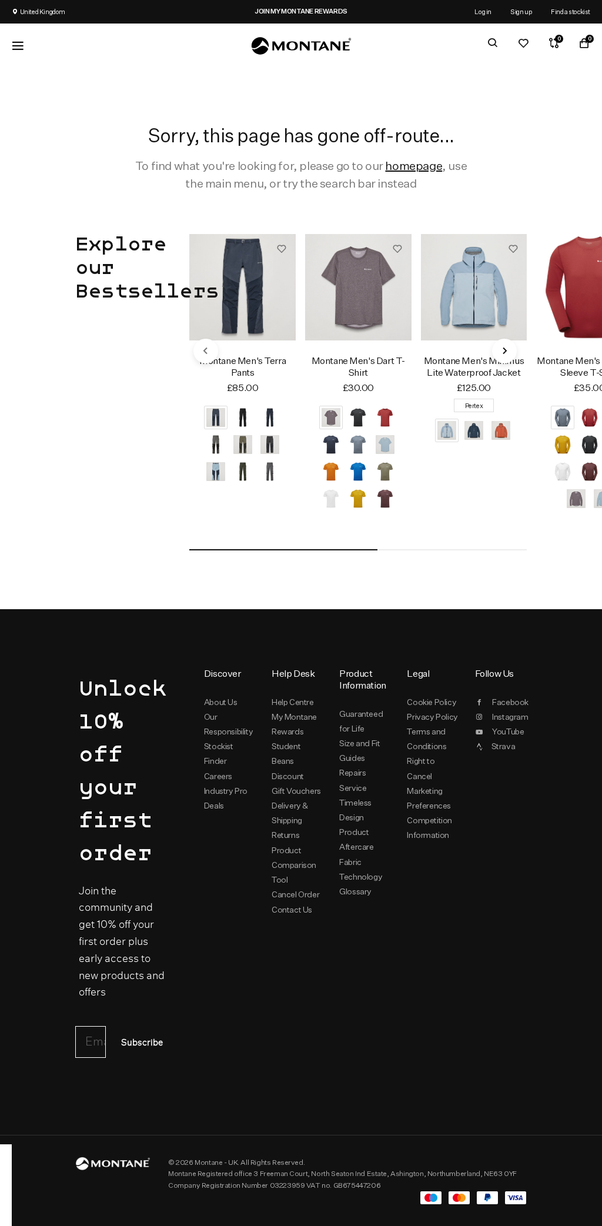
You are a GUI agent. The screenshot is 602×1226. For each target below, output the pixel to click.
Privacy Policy (432, 716)
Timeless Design (355, 810)
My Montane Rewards (294, 724)
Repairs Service (352, 780)
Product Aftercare (356, 839)
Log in (482, 11)
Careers (218, 776)
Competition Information (429, 828)
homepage (413, 165)
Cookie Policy (431, 702)
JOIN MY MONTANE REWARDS (215, 11)
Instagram (509, 716)
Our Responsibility (228, 724)
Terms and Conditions (426, 739)
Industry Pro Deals (226, 798)
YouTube (508, 731)
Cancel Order (295, 894)
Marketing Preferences (429, 798)
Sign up (521, 11)
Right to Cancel (420, 768)
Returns (285, 835)
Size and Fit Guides (359, 751)
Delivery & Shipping (290, 813)
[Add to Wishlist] (281, 248)
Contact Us (292, 909)
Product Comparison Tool (294, 865)
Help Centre (293, 702)
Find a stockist (570, 11)
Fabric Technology (360, 869)
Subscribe (142, 1042)
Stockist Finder (218, 753)
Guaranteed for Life (361, 721)
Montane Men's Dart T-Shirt (358, 366)
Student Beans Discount (288, 760)
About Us (221, 702)
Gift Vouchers (296, 791)
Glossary (355, 891)
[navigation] (205, 351)
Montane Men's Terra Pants (242, 366)
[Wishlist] (523, 43)
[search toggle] (492, 43)
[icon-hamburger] (17, 46)
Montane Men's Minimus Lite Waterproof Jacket (474, 366)
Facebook (509, 702)
